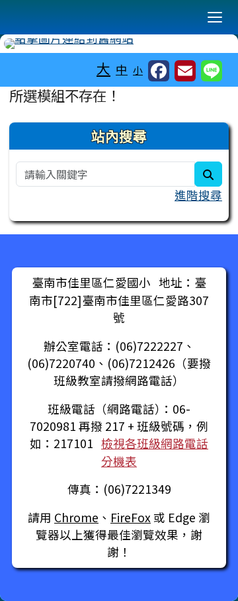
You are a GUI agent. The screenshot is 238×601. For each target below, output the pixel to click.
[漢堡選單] (214, 17)
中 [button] (122, 69)
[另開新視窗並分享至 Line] (211, 70)
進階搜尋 (198, 195)
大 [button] (103, 68)
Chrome (76, 517)
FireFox (130, 517)
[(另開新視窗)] (119, 43)
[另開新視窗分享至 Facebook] (158, 70)
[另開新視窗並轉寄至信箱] (185, 70)
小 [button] (138, 70)
